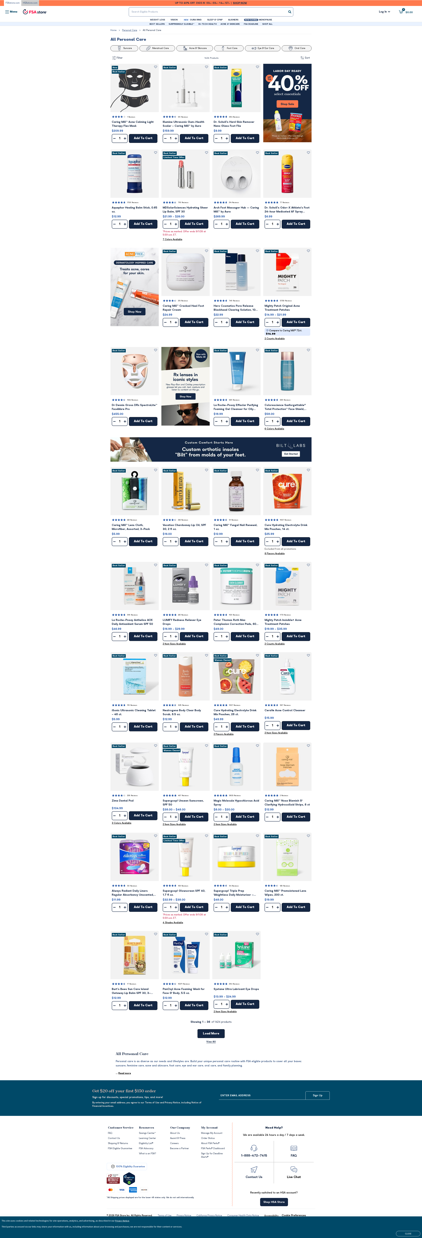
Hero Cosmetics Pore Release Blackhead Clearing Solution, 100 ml (235, 308)
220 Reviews (183, 615)
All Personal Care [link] (152, 30)
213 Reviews (183, 301)
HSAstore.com (30, 2)
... (123, 1073)
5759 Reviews (286, 301)
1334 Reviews (132, 400)
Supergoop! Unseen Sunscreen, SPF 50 (183, 802)
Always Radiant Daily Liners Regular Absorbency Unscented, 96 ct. (133, 893)
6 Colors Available (274, 428)
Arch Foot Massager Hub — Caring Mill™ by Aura (236, 209)
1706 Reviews (132, 202)
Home (113, 30)
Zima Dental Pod (123, 800)
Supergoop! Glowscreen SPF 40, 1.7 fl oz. (184, 892)
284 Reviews (234, 984)
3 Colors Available (121, 823)
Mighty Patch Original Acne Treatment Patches (282, 307)
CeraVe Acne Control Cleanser (285, 710)
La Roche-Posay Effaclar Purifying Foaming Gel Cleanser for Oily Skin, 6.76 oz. (236, 407)
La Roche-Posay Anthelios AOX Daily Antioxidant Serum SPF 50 (132, 622)
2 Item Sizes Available (174, 643)
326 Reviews (234, 400)
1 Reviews (131, 117)
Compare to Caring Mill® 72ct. (284, 332)
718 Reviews (183, 202)
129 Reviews (285, 886)
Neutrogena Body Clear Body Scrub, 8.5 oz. (182, 712)
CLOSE (408, 1233)
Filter (120, 57)
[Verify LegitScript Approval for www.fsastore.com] (129, 1178)
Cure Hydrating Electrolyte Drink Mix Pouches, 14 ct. (286, 527)
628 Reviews (183, 705)
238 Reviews (285, 400)
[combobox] (211, 11)
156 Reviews (234, 615)
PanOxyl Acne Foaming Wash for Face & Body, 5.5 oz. (184, 991)
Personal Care (129, 30)
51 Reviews (233, 520)
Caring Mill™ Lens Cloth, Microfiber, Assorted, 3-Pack (131, 527)
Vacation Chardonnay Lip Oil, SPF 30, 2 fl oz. (184, 527)
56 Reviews (132, 886)
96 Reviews (183, 117)
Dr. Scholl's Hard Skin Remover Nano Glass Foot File (234, 123)
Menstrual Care (160, 48)
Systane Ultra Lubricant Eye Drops (236, 989)
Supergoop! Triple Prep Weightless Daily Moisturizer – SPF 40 (234, 893)
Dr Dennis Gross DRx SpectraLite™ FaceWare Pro (134, 407)
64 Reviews (234, 886)
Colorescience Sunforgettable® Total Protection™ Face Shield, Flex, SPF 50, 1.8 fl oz (285, 407)
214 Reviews (234, 202)
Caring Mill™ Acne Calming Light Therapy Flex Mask (133, 123)
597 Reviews (285, 705)
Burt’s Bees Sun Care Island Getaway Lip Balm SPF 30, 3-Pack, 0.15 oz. (131, 991)
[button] (134, 88)
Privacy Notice (122, 1220)
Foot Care (232, 48)
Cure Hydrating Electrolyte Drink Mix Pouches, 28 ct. (235, 712)
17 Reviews (131, 984)
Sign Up (317, 1095)
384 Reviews (234, 117)
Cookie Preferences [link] (294, 1215)
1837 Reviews (285, 520)
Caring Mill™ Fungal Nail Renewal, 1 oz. (235, 527)
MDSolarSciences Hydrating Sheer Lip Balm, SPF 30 (185, 209)
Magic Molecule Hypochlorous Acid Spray (236, 802)
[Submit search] (289, 11)
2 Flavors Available (224, 734)
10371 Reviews (184, 984)
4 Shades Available (173, 922)
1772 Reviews (285, 615)
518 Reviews (132, 615)
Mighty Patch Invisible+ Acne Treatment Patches (283, 622)
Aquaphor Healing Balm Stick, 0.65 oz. (134, 209)
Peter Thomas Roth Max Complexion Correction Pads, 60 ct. (235, 622)
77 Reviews (284, 202)
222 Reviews (132, 520)
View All (211, 1041)
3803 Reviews (235, 795)
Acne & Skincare (198, 48)
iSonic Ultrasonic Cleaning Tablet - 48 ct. (134, 712)
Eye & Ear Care (266, 48)
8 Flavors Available (275, 553)
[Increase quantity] (125, 138)
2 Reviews (284, 795)
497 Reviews (183, 795)
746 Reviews (234, 301)
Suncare (127, 48)
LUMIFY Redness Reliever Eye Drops (182, 622)
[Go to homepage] (35, 11)
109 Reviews (183, 886)
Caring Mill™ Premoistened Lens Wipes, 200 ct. (285, 892)
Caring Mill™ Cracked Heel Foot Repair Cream (183, 307)
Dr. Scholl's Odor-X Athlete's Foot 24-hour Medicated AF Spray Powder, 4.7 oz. (287, 210)
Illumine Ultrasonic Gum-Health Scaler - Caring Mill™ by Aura (183, 123)
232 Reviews (183, 520)
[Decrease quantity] (114, 138)
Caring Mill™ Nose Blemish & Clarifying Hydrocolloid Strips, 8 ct (287, 802)
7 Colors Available (172, 239)
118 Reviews (132, 705)
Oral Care (300, 48)
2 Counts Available (275, 338)
